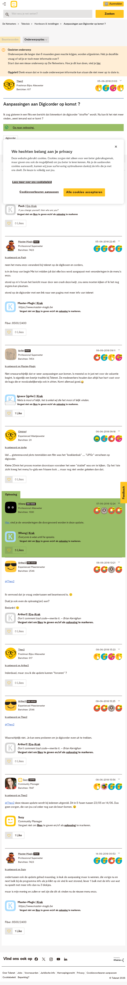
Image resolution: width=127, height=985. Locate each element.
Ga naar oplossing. (23, 127)
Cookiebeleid (9, 977)
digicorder (10, 138)
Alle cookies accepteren (84, 192)
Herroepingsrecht (66, 973)
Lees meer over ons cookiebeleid (32, 182)
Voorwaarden (31, 973)
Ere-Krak (31, 206)
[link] (11, 41)
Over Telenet (8, 973)
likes (38, 311)
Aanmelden (115, 4)
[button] (120, 80)
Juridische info (47, 973)
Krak (40, 303)
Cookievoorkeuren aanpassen (39, 192)
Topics (4, 4)
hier (99, 63)
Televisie (25, 24)
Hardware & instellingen (47, 24)
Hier (7, 522)
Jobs (19, 973)
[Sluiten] (116, 146)
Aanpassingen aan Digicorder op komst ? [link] (85, 24)
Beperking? (23, 977)
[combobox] (47, 14)
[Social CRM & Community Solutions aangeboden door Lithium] (119, 959)
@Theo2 (9, 581)
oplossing (63, 311)
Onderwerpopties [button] (34, 39)
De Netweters (9, 24)
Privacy (81, 973)
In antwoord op (15, 257)
